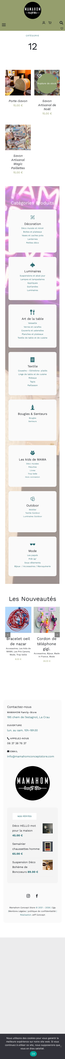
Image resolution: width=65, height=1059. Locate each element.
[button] (9, 74)
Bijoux (50, 653)
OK (33, 1053)
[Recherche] (61, 23)
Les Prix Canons (22, 651)
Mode (12, 654)
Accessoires (12, 648)
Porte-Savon (18, 101)
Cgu (54, 907)
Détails (13, 86)
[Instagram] (28, 896)
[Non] (60, 1046)
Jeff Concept (38, 915)
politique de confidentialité (42, 911)
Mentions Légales (17, 911)
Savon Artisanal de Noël (47, 105)
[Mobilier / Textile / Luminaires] (32, 511)
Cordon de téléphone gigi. (47, 644)
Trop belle (21, 654)
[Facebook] (37, 896)
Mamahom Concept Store (22, 907)
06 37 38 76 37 (16, 743)
